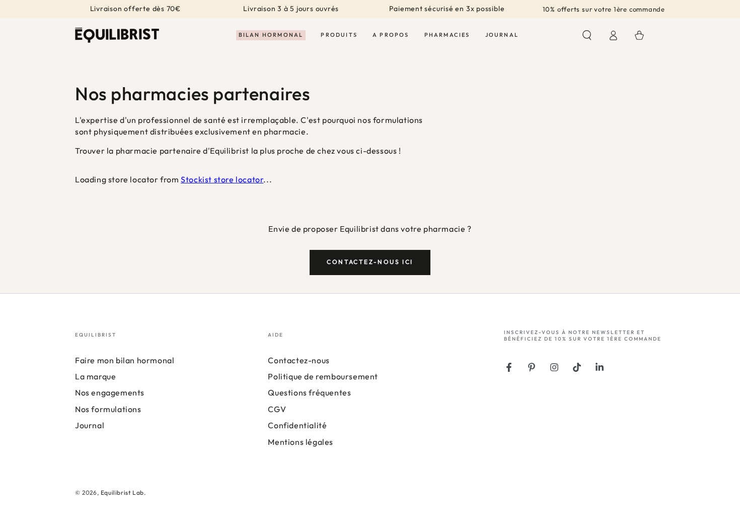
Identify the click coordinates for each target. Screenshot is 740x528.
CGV (277, 409)
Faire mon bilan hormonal (124, 360)
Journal (89, 425)
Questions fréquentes (309, 392)
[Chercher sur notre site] (587, 35)
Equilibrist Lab (122, 492)
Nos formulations (108, 409)
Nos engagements (109, 392)
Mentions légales (300, 442)
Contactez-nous (298, 360)
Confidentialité (297, 425)
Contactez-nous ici (370, 262)
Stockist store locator (222, 179)
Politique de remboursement (323, 376)
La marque (95, 376)
